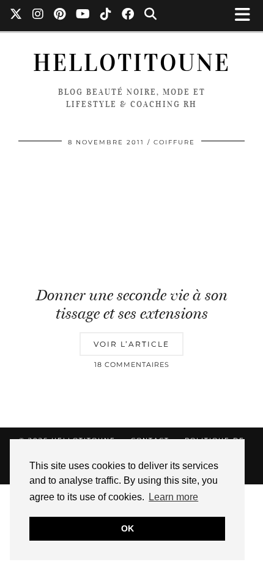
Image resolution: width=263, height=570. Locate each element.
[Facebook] (128, 15)
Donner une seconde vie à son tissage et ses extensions (132, 304)
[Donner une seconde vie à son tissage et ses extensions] (131, 217)
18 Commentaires (131, 364)
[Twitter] (16, 15)
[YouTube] (83, 15)
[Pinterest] (60, 15)
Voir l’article (131, 344)
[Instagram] (38, 15)
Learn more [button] (173, 497)
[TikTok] (106, 15)
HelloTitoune (132, 63)
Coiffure (174, 142)
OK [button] (127, 528)
